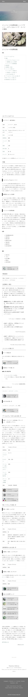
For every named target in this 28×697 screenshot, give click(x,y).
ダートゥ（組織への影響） (5, 480)
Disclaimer (21, 687)
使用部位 (5, 138)
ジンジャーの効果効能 (12, 63)
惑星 (4, 145)
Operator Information (8, 687)
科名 (4, 135)
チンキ (12, 375)
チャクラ (5, 154)
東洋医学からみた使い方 (11, 79)
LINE (17, 682)
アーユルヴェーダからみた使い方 (13, 76)
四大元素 (5, 148)
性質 (4, 151)
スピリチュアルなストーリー (13, 60)
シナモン (16, 391)
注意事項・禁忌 (9, 67)
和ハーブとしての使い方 (11, 77)
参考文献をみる (5, 642)
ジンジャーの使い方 (10, 68)
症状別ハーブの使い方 (12, 72)
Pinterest (11, 681)
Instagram (6, 681)
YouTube (18, 681)
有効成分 (7, 65)
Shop (3, 1)
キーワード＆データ (10, 56)
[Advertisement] (14, 98)
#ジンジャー (22, 158)
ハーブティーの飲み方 (12, 70)
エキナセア (10, 391)
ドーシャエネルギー (5, 454)
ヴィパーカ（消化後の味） (5, 474)
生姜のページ (14, 560)
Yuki (23, 644)
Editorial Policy (15, 687)
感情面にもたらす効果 (12, 61)
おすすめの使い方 (11, 74)
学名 (4, 130)
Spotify (22, 681)
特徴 (6, 58)
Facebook (12, 682)
